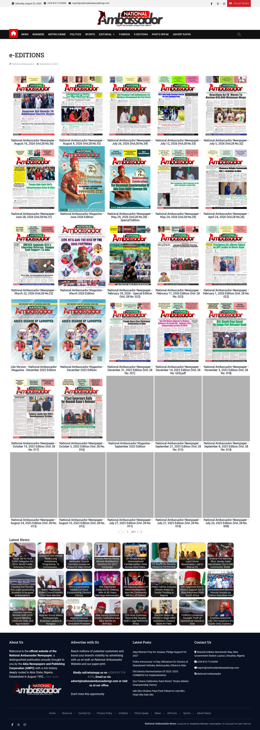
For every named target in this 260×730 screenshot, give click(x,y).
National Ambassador (23, 64)
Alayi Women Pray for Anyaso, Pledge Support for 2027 (160, 654)
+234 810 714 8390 (56, 3)
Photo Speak (160, 34)
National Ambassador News (160, 723)
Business (38, 34)
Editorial (105, 34)
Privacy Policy (104, 713)
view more (51, 676)
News (24, 34)
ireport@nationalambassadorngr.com (90, 3)
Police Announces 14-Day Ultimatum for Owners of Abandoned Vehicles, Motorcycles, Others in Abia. (160, 663)
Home (52, 713)
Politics (75, 34)
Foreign (124, 34)
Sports (90, 34)
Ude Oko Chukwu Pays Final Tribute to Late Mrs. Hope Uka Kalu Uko (159, 692)
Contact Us (84, 713)
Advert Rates (182, 34)
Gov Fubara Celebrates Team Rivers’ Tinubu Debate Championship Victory (161, 683)
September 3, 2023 (49, 64)
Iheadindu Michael (199, 724)
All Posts (172, 713)
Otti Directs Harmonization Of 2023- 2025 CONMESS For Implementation (155, 673)
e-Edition (123, 713)
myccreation (215, 724)
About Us (67, 713)
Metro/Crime (57, 34)
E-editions (141, 34)
